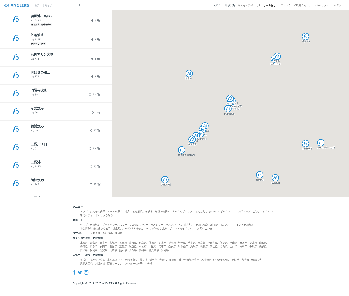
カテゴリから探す (266, 5)
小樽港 (148, 263)
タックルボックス (319, 5)
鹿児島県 (154, 250)
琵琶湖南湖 (131, 259)
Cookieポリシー (139, 224)
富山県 (233, 242)
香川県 (253, 246)
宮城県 (113, 242)
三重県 (123, 246)
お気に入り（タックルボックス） (214, 211)
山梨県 (263, 242)
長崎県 (113, 250)
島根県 (204, 246)
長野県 (84, 246)
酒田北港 (256, 259)
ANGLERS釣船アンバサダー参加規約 (146, 228)
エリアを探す (115, 211)
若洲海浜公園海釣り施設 (215, 259)
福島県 (143, 242)
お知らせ (95, 233)
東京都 (201, 242)
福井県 (253, 242)
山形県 (133, 242)
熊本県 (123, 250)
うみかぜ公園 (97, 259)
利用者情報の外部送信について (213, 224)
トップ (84, 211)
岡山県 (214, 246)
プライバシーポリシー (115, 224)
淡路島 (173, 259)
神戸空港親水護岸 (189, 259)
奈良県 (172, 246)
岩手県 (103, 242)
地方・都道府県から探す (139, 211)
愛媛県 (263, 246)
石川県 (243, 242)
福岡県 (93, 250)
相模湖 (84, 259)
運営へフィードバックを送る (96, 215)
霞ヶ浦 (143, 259)
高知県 (84, 250)
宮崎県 (143, 250)
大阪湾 (163, 259)
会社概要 (108, 233)
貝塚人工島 (86, 263)
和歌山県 (183, 246)
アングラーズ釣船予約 (293, 5)
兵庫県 (162, 246)
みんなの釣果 (245, 5)
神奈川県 (213, 242)
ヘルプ (84, 224)
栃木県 (162, 242)
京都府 (143, 246)
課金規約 (118, 228)
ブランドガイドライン (182, 228)
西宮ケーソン (115, 263)
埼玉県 (182, 242)
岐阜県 (93, 246)
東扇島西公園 (115, 259)
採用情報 (120, 233)
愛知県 (113, 246)
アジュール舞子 (134, 263)
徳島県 (243, 246)
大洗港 (245, 259)
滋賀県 (133, 246)
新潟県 (224, 242)
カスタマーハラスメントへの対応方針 (172, 224)
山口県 (233, 246)
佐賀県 (103, 250)
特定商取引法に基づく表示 (95, 228)
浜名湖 (153, 259)
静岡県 (103, 246)
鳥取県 (194, 246)
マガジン (339, 5)
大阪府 (152, 246)
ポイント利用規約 (244, 224)
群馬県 (172, 242)
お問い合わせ (204, 228)
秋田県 (123, 242)
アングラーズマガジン (248, 211)
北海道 (84, 242)
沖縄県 (165, 250)
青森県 (93, 242)
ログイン (268, 211)
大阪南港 (100, 263)
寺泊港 (235, 259)
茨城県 (152, 242)
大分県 (133, 250)
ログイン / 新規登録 (224, 5)
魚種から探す (162, 211)
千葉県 (192, 242)
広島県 (224, 246)
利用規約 (95, 224)
